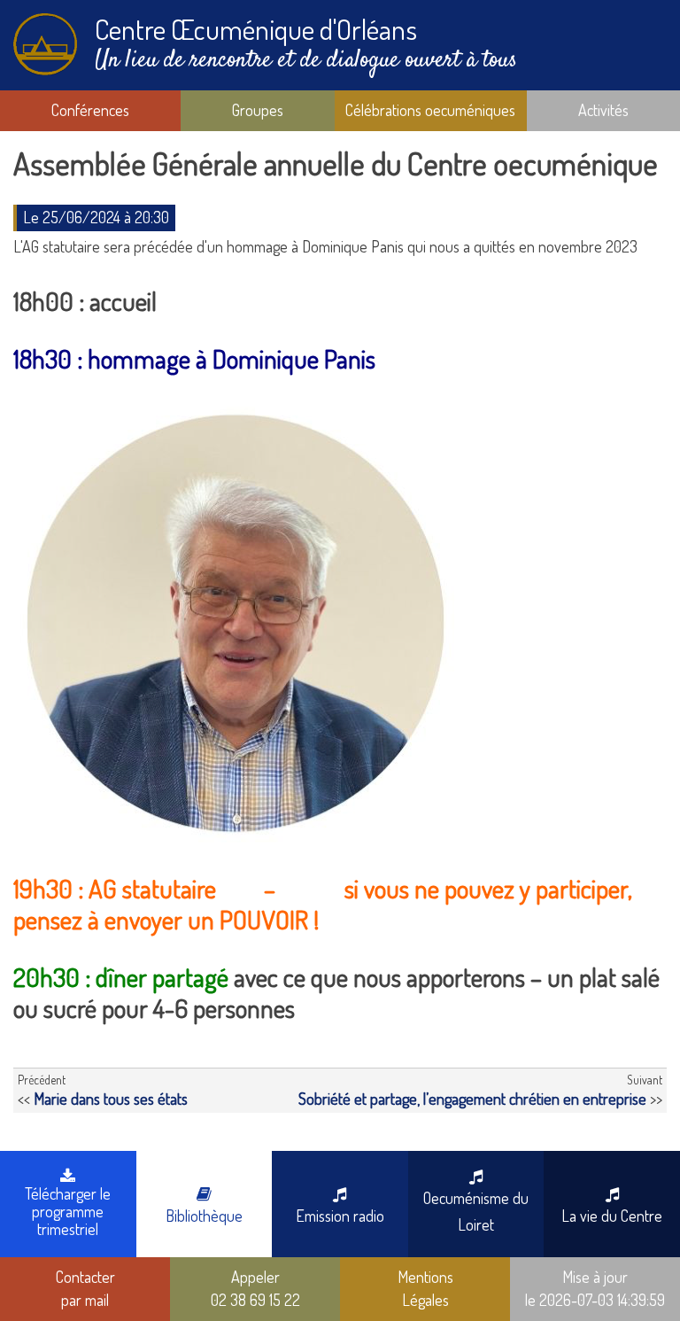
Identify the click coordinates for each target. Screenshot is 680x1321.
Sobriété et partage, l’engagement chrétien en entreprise (472, 1098)
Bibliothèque (204, 1215)
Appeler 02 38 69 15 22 (255, 1288)
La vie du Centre (611, 1215)
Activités (603, 110)
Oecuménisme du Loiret (476, 1211)
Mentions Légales (425, 1288)
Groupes (257, 110)
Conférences (90, 110)
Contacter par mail (85, 1288)
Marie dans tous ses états (111, 1098)
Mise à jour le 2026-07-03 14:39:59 (595, 1288)
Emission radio (340, 1215)
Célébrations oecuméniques (430, 110)
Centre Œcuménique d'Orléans (256, 29)
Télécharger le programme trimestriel (68, 1211)
